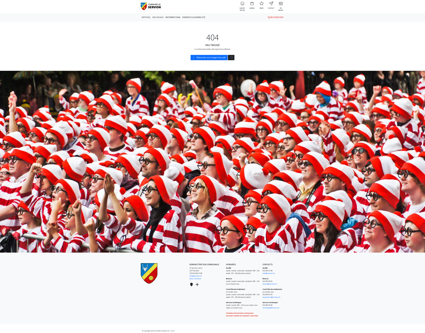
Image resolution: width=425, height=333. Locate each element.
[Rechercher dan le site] (231, 57)
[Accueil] (149, 273)
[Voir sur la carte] (191, 285)
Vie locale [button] (157, 17)
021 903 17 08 (197, 273)
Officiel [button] (146, 17)
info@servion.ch (195, 276)
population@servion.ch (271, 297)
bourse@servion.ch (270, 284)
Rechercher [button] (276, 17)
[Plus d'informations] (197, 285)
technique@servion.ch (271, 308)
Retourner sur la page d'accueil (211, 57)
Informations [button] (173, 17)
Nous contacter (195, 278)
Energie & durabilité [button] (193, 17)
